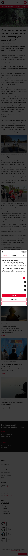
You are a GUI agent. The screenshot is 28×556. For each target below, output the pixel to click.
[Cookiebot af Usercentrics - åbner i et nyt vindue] (21, 252)
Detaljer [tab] (14, 255)
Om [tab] (23, 255)
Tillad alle (14, 295)
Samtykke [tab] (5, 255)
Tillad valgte (14, 299)
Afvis (14, 303)
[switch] (25, 282)
